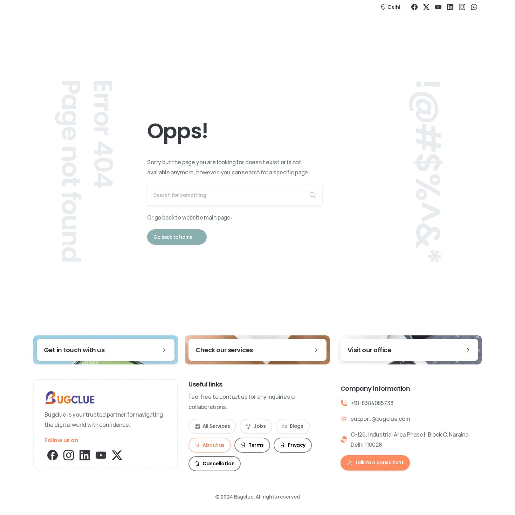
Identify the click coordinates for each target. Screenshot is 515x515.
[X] (426, 7)
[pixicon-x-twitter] (117, 454)
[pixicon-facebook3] (52, 454)
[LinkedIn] (450, 7)
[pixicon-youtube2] (101, 454)
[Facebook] (414, 7)
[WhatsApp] (474, 7)
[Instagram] (462, 7)
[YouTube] (438, 7)
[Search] (312, 195)
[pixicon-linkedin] (85, 454)
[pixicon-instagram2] (69, 454)
